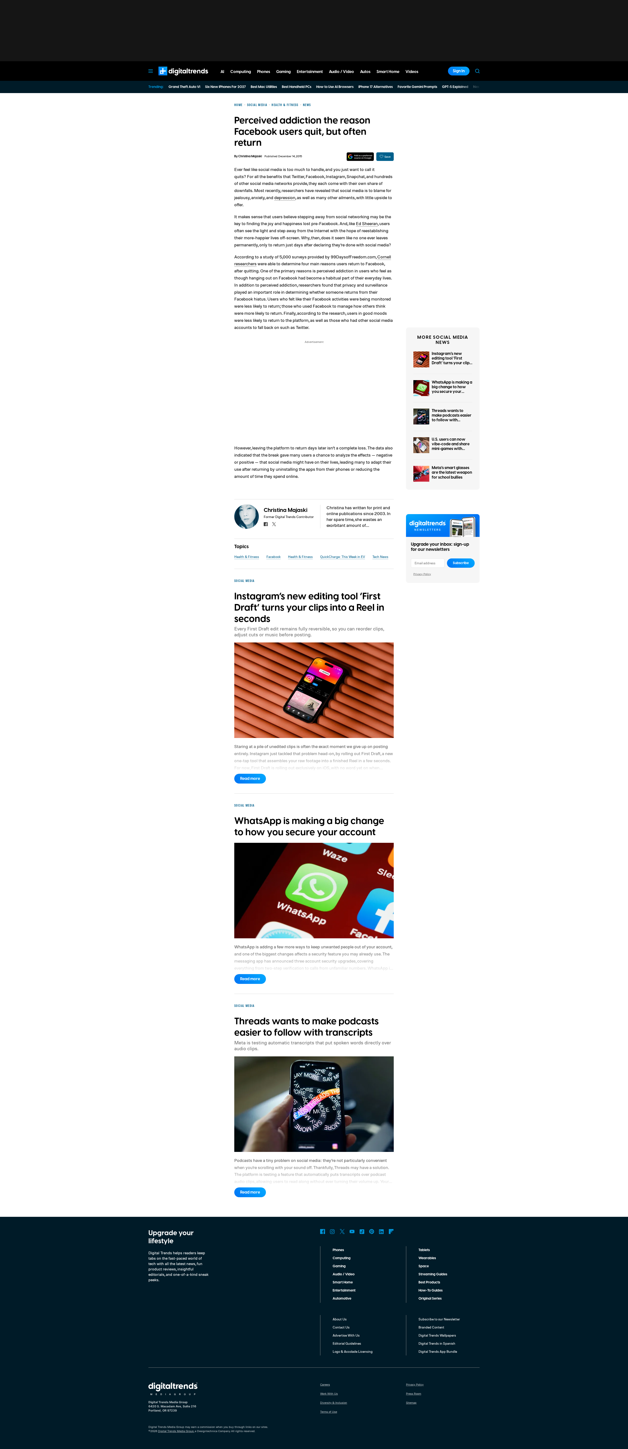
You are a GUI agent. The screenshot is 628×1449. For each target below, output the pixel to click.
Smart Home (343, 1282)
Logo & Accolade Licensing (353, 1351)
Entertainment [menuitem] (310, 71)
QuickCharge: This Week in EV (342, 557)
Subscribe (461, 563)
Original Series (430, 1298)
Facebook (273, 557)
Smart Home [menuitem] (388, 71)
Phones (338, 1250)
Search (477, 71)
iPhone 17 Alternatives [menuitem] (375, 87)
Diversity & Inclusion (333, 1402)
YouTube (352, 1231)
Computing (342, 1258)
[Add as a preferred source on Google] (360, 156)
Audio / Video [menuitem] (341, 71)
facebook (266, 524)
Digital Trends (174, 77)
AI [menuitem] (222, 71)
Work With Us (329, 1393)
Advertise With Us (346, 1335)
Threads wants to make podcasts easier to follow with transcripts (451, 418)
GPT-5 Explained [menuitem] (455, 87)
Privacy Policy (422, 574)
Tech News (380, 557)
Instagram (332, 1231)
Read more (250, 778)
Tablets (424, 1250)
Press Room (413, 1393)
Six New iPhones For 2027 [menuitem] (225, 87)
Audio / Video (343, 1274)
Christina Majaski (250, 156)
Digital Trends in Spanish (437, 1343)
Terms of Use (328, 1411)
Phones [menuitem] (263, 71)
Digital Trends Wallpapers (437, 1335)
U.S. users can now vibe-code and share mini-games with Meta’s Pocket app (451, 446)
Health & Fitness (246, 557)
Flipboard (391, 1231)
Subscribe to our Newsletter (439, 1319)
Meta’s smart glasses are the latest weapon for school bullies (452, 472)
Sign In (459, 71)
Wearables (427, 1258)
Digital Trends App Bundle (438, 1351)
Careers (325, 1384)
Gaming (339, 1266)
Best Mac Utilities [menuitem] (264, 87)
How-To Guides (431, 1290)
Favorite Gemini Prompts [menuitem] (417, 87)
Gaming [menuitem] (283, 71)
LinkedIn (381, 1231)
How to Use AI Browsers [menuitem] (334, 87)
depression (284, 197)
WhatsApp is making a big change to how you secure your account (452, 389)
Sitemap (411, 1402)
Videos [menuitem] (412, 71)
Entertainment (344, 1290)
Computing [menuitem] (240, 71)
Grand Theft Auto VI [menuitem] (184, 87)
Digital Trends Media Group (176, 1431)
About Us (340, 1319)
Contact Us (341, 1327)
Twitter (342, 1231)
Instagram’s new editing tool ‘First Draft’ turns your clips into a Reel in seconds (451, 361)
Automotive (342, 1298)
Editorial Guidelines (347, 1343)
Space (424, 1266)
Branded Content (431, 1327)
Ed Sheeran (367, 223)
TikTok (361, 1231)
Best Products (429, 1282)
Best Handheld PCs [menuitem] (296, 87)
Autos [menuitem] (365, 71)
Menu (151, 71)
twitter (274, 524)
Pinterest (371, 1231)
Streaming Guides (433, 1274)
